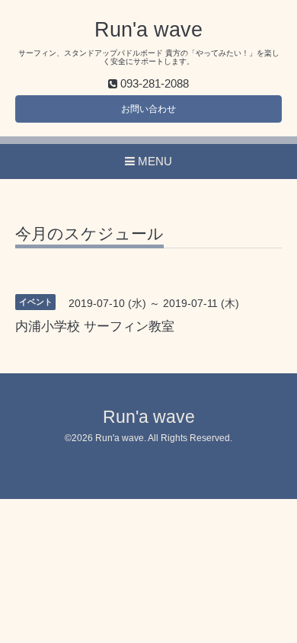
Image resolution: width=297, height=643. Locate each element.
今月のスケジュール (89, 234)
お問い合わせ (148, 109)
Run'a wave (148, 29)
